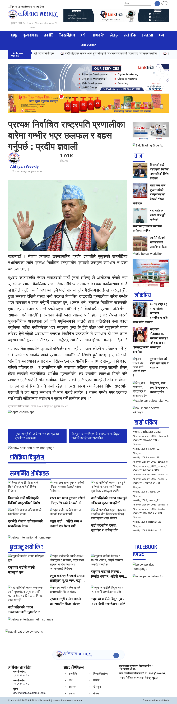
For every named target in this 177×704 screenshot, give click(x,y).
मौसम (96, 693)
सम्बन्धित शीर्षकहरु (29, 473)
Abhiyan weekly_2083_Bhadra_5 (151, 436)
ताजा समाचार (88, 45)
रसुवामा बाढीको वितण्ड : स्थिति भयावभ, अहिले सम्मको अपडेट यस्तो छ (109, 576)
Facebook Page (145, 550)
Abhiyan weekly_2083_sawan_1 (150, 466)
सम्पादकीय (98, 35)
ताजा (139, 156)
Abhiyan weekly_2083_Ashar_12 (150, 474)
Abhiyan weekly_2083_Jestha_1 (150, 509)
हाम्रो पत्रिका (130, 35)
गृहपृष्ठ (14, 35)
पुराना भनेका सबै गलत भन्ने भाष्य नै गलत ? (159, 363)
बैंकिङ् (96, 680)
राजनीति (48, 35)
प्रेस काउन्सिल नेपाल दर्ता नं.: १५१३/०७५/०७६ (142, 673)
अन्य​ (161, 35)
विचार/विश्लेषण (67, 35)
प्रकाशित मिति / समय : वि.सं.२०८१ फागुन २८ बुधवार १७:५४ (38, 406)
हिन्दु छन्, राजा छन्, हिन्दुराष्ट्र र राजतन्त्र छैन (158, 387)
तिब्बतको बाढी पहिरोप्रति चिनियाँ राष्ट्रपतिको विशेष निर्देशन (24, 503)
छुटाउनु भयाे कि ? (27, 547)
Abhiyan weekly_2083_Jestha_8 (150, 504)
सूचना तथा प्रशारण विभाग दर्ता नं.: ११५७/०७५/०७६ (136, 667)
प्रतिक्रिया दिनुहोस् (27, 457)
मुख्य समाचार (30, 35)
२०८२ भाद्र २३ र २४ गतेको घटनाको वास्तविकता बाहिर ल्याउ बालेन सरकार (150, 313)
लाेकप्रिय (142, 295)
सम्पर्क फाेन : (19, 671)
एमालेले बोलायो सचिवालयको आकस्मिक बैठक (158, 242)
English (147, 35)
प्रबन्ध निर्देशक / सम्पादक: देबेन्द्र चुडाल (138, 678)
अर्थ (82, 35)
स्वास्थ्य (72, 686)
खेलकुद (114, 35)
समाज (71, 693)
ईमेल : (16, 689)
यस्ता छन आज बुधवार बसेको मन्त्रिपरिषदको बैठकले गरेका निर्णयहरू (67, 503)
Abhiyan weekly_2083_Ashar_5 (150, 478)
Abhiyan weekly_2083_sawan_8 (150, 461)
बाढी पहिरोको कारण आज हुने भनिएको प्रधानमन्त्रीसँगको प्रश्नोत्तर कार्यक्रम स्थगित (93, 53)
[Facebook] (157, 3)
